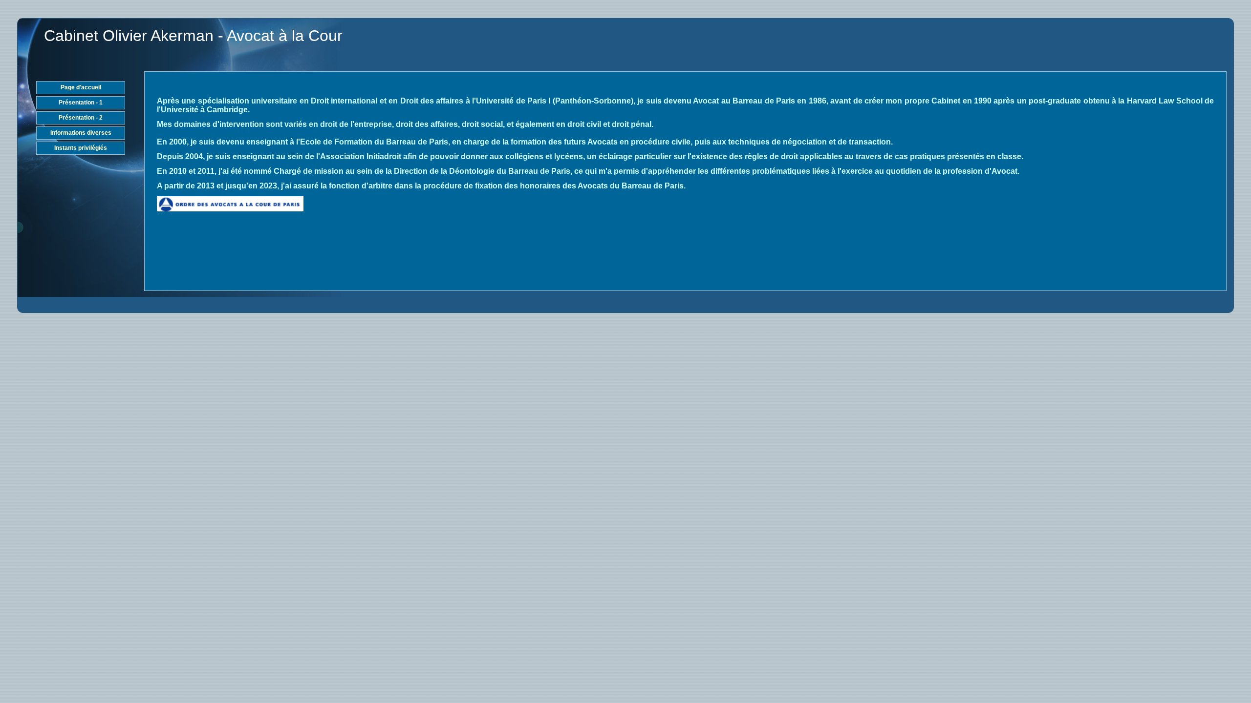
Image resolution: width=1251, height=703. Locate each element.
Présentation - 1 (81, 102)
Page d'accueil (81, 87)
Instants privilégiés (80, 148)
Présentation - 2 (81, 117)
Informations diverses (80, 132)
